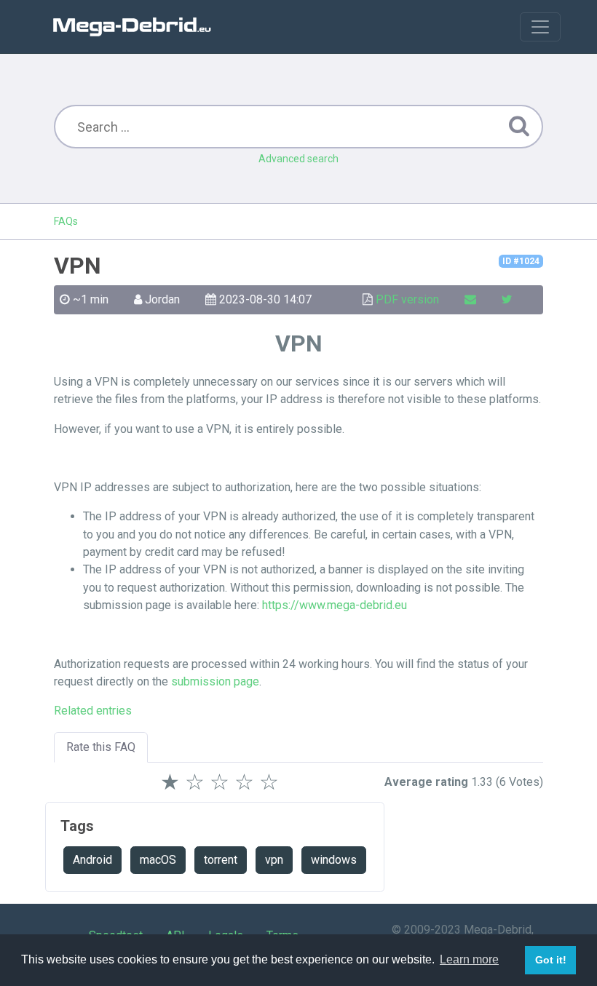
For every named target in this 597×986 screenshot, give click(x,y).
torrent (220, 860)
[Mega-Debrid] (138, 26)
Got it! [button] (550, 960)
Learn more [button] (469, 959)
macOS (158, 860)
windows (334, 860)
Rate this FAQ (100, 747)
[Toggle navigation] (540, 26)
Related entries (93, 710)
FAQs (66, 221)
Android (92, 860)
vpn (274, 860)
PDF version (407, 299)
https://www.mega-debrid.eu (334, 605)
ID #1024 (520, 261)
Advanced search (298, 158)
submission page (215, 681)
